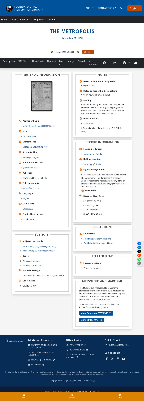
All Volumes (93, 63)
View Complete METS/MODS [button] (96, 313)
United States (29, 275)
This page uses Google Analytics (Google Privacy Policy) (72, 380)
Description (9, 61)
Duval (48, 275)
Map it (61, 63)
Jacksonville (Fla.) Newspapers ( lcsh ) (39, 250)
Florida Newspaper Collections (97, 238)
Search (82, 61)
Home (4, 19)
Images (71, 61)
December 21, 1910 (31, 188)
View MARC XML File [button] (91, 319)
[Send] (136, 62)
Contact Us (105, 8)
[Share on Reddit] (140, 255)
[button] (123, 8)
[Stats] (116, 63)
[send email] (140, 263)
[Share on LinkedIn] (140, 247)
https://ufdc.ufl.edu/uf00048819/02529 (39, 126)
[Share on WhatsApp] (140, 259)
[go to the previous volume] (52, 52)
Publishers (25, 19)
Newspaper (28, 209)
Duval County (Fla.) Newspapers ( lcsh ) (39, 246)
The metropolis (29, 136)
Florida (40, 275)
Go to (87, 52)
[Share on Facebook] (140, 243)
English (133, 8)
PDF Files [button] (22, 61)
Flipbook (51, 61)
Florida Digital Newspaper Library (98, 243)
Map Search (40, 19)
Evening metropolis (31, 157)
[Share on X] (140, 251)
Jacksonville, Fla (30, 167)
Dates (52, 19)
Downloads (38, 61)
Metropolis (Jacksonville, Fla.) (35, 146)
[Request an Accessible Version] (105, 63)
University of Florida (93, 154)
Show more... (91, 190)
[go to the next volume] (78, 52)
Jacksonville (58, 275)
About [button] (90, 8)
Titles (13, 19)
